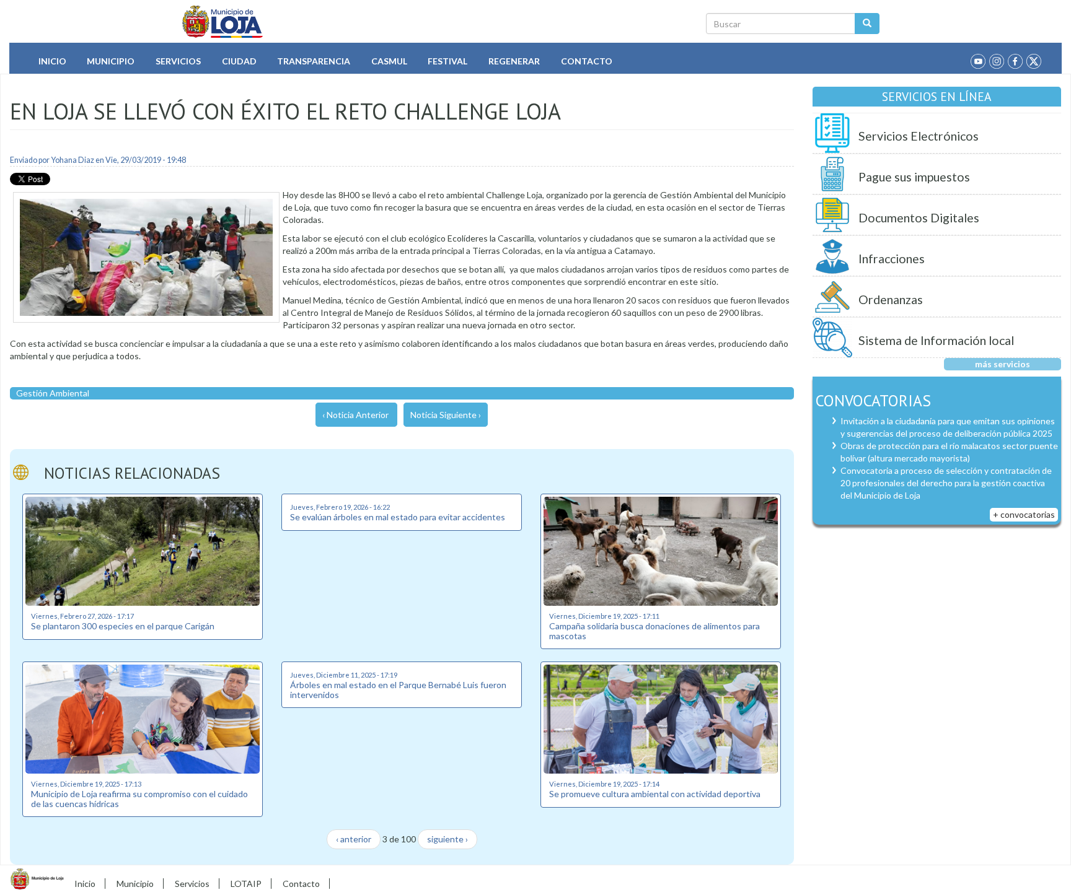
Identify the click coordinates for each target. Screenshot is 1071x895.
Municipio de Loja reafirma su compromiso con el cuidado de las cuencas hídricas (139, 798)
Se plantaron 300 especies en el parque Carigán (122, 626)
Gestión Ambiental (52, 393)
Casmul (389, 61)
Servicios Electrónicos (918, 136)
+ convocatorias (1024, 514)
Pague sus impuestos (914, 177)
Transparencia (313, 61)
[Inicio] (222, 22)
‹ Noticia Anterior (355, 414)
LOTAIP (246, 883)
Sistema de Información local (936, 340)
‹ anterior (353, 839)
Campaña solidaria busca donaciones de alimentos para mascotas (654, 630)
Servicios (178, 61)
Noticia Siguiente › (445, 414)
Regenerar (514, 61)
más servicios (1002, 364)
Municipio (110, 61)
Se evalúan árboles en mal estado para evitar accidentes (397, 517)
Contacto (586, 61)
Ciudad (239, 61)
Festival (447, 61)
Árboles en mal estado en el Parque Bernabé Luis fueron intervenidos (398, 689)
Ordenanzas (890, 299)
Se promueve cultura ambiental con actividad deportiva (654, 793)
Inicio (52, 61)
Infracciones (891, 258)
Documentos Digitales (918, 218)
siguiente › (447, 839)
